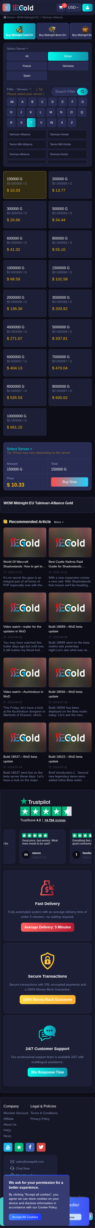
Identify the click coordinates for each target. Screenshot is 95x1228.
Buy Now (70, 482)
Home (11, 17)
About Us (10, 1124)
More (59, 522)
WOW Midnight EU (29, 17)
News (7, 1136)
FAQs (7, 1130)
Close (70, 1217)
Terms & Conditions (44, 1113)
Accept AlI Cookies (25, 1217)
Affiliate (9, 1118)
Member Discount (16, 1113)
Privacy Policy (40, 1118)
